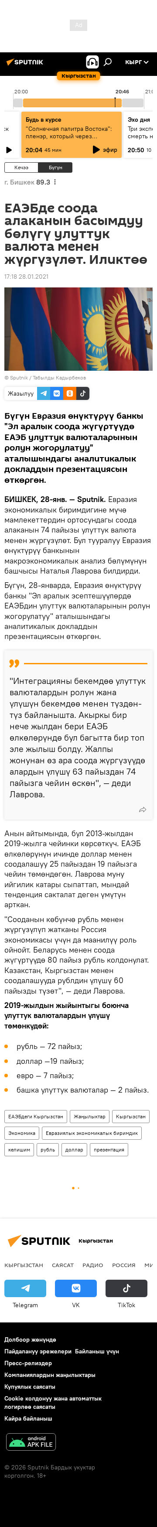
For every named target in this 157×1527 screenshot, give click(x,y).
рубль (48, 1149)
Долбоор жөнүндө (30, 1339)
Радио (92, 1265)
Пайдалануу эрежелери (38, 1351)
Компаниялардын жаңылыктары (50, 1375)
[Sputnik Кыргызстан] (26, 65)
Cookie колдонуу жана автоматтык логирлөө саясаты (53, 1402)
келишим (19, 1149)
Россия (124, 1265)
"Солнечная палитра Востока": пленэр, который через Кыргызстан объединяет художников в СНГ (69, 140)
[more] (142, 809)
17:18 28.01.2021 (26, 276)
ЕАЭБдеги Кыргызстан (35, 1116)
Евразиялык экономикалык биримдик (92, 1133)
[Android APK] (31, 1443)
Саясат (63, 1265)
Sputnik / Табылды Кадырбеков (48, 377)
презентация (109, 1149)
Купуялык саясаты (29, 1386)
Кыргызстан (131, 1116)
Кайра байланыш (28, 1418)
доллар (74, 1149)
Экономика (21, 1133)
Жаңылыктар (90, 1116)
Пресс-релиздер (28, 1363)
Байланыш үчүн (97, 1351)
